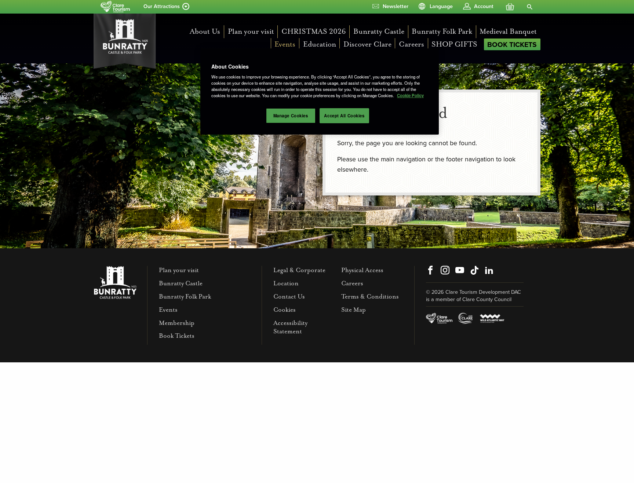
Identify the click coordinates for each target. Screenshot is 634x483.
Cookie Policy (410, 95)
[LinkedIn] (489, 271)
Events (284, 44)
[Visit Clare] (465, 318)
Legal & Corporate (299, 270)
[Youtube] (459, 271)
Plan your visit (251, 31)
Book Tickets (512, 44)
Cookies (284, 310)
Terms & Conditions (370, 296)
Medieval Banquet (508, 31)
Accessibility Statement (290, 327)
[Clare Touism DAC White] (439, 318)
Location (286, 283)
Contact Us (289, 296)
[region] (319, 91)
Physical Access (362, 270)
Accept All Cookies (344, 115)
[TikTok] (474, 271)
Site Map (353, 310)
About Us (205, 31)
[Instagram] (445, 271)
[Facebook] (430, 271)
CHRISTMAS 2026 (313, 31)
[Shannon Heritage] (115, 7)
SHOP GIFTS (454, 44)
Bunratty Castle (378, 31)
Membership (176, 323)
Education (319, 44)
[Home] (127, 42)
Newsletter (395, 6)
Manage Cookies (290, 115)
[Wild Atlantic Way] (491, 318)
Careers (411, 44)
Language (441, 6)
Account (483, 6)
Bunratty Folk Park (442, 31)
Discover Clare (367, 44)
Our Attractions (161, 6)
